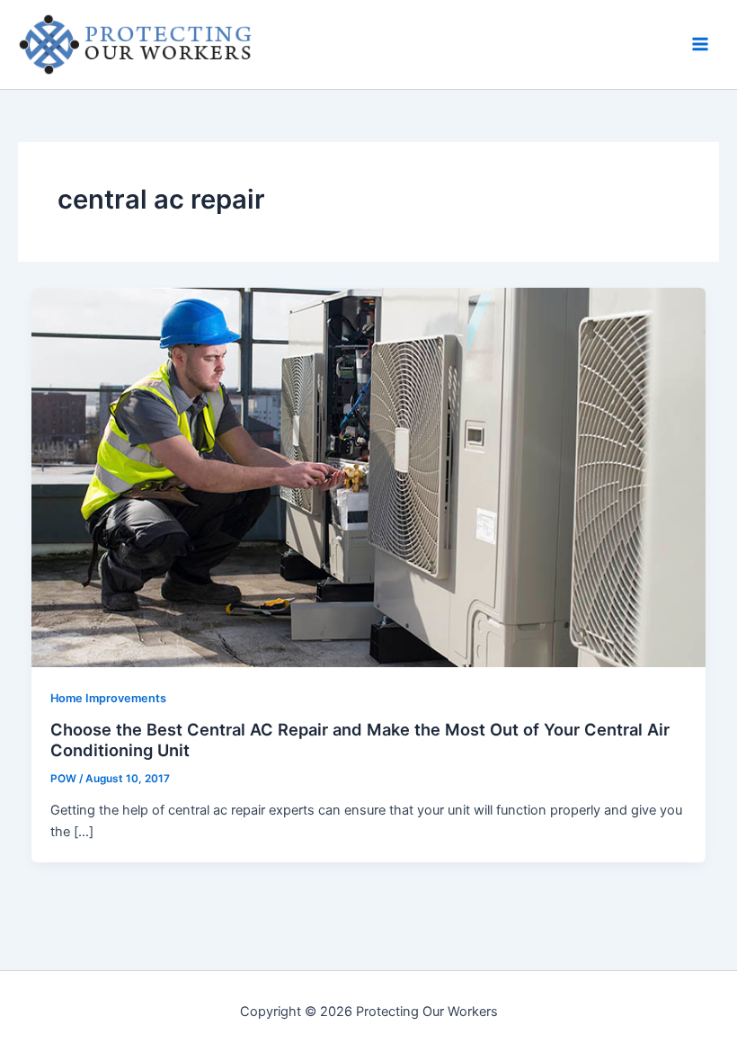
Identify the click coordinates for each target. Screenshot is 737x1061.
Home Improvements (108, 698)
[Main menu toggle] (700, 44)
